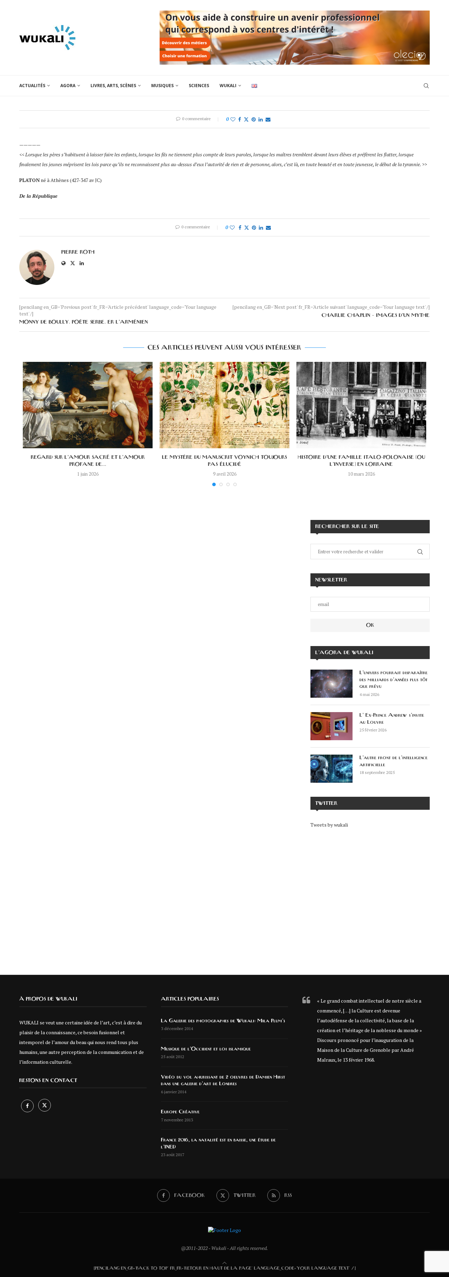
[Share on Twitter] (246, 119)
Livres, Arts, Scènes (113, 86)
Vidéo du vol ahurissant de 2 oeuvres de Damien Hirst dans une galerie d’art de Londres (223, 1081)
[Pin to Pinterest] (254, 119)
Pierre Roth (78, 252)
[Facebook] (27, 1105)
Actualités (32, 86)
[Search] (426, 86)
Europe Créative (180, 1111)
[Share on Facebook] (239, 119)
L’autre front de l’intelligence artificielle (394, 761)
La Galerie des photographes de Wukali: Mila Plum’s (223, 1020)
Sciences (199, 86)
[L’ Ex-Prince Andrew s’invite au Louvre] (331, 726)
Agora (67, 86)
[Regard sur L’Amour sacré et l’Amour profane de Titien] (88, 405)
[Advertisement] (370, 896)
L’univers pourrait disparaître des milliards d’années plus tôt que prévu (394, 679)
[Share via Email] (268, 119)
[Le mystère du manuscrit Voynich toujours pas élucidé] (224, 405)
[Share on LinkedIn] (261, 119)
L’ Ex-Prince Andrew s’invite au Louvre (392, 719)
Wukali (228, 86)
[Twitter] (44, 1105)
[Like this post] (232, 119)
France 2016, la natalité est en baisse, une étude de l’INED (218, 1143)
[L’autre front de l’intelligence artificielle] (331, 769)
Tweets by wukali (329, 824)
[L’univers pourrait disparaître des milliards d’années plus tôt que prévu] (331, 684)
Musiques (162, 86)
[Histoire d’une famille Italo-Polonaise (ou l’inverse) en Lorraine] (361, 405)
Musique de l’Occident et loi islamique (206, 1049)
